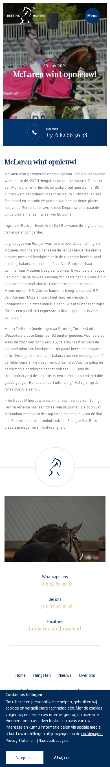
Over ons (87, 675)
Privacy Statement (21, 740)
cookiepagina (92, 734)
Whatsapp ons (55, 580)
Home (20, 675)
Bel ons (55, 602)
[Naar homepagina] (26, 16)
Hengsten (42, 675)
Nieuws (65, 675)
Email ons (55, 625)
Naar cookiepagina (53, 740)
